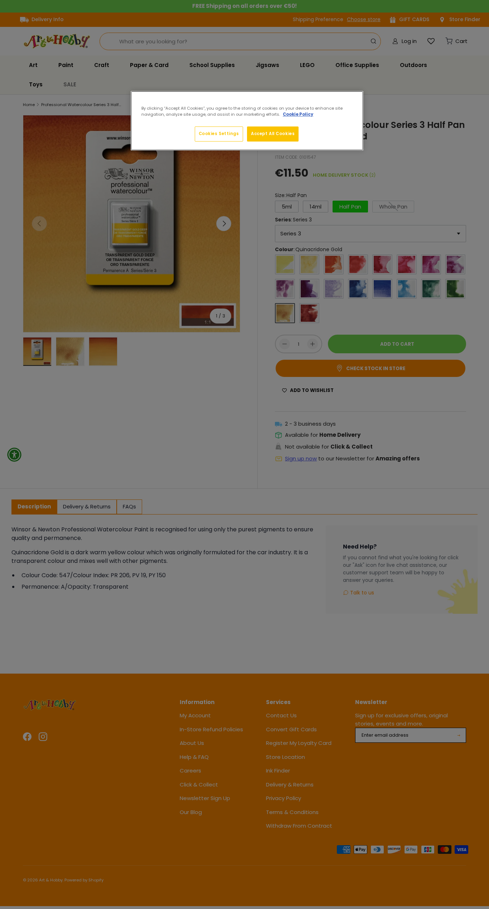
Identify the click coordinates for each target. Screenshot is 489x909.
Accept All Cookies (273, 134)
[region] (247, 120)
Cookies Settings (219, 134)
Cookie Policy (298, 114)
